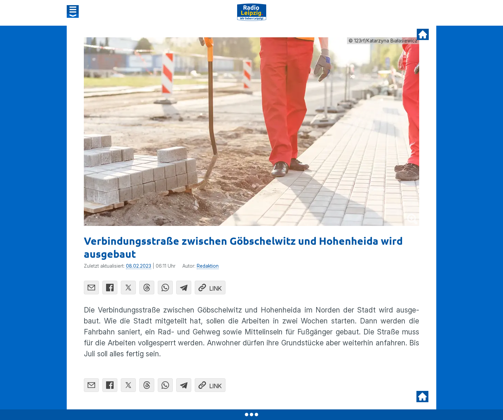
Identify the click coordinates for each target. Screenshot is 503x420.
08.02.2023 (138, 266)
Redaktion (208, 266)
